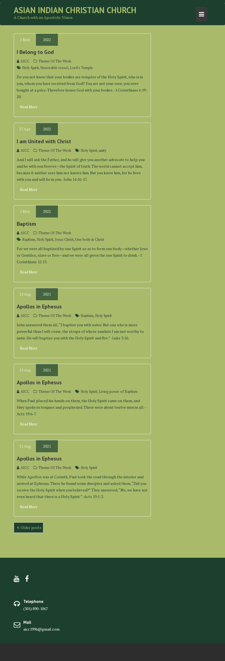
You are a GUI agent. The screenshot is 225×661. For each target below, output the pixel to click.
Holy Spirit (30, 67)
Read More (28, 106)
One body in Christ (89, 239)
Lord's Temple (81, 67)
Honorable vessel (54, 67)
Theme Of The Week (54, 61)
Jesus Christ (64, 239)
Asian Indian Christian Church (75, 10)
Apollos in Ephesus (39, 306)
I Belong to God (35, 52)
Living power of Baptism (118, 391)
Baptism (26, 223)
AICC (25, 61)
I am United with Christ (44, 141)
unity (102, 150)
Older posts (31, 527)
